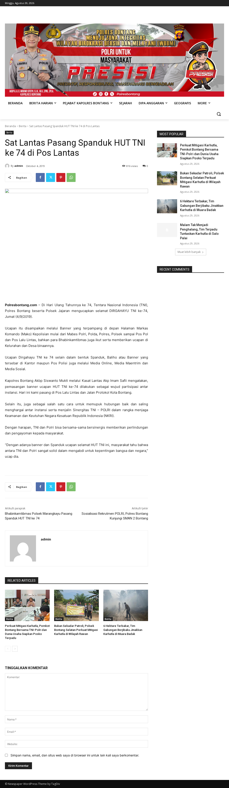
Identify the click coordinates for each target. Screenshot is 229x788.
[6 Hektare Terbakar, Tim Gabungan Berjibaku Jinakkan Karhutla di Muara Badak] (125, 605)
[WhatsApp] (71, 177)
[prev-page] (8, 649)
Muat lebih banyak (189, 252)
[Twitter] (50, 177)
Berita (22, 126)
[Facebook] (40, 177)
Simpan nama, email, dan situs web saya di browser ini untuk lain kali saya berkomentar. (75, 755)
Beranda (10, 126)
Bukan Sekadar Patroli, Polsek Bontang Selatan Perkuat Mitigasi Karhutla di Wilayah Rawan (76, 630)
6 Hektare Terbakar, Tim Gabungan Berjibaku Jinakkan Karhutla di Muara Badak (122, 630)
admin (18, 165)
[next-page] (15, 649)
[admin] (8, 166)
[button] (218, 114)
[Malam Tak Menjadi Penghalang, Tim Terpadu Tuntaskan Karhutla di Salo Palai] (167, 230)
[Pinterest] (60, 177)
